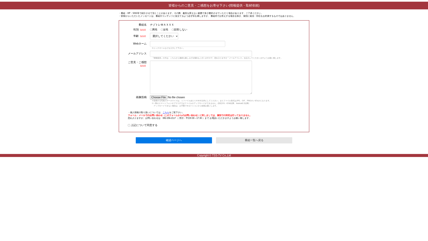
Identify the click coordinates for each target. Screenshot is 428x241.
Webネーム (140, 43)
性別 (140, 29)
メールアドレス (137, 53)
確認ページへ (174, 140)
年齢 (140, 35)
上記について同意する (143, 125)
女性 (165, 29)
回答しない (180, 29)
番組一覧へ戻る (254, 140)
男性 (154, 29)
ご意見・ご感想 (137, 64)
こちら (166, 112)
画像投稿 (141, 97)
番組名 (143, 24)
